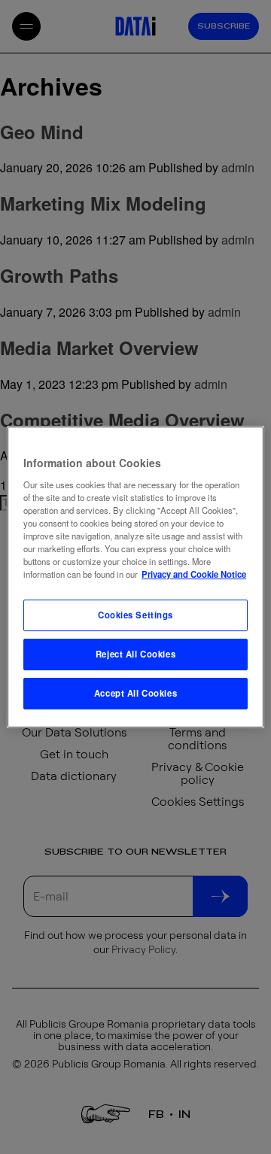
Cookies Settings (135, 615)
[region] (135, 577)
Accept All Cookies (135, 693)
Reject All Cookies (135, 654)
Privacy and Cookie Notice (194, 574)
